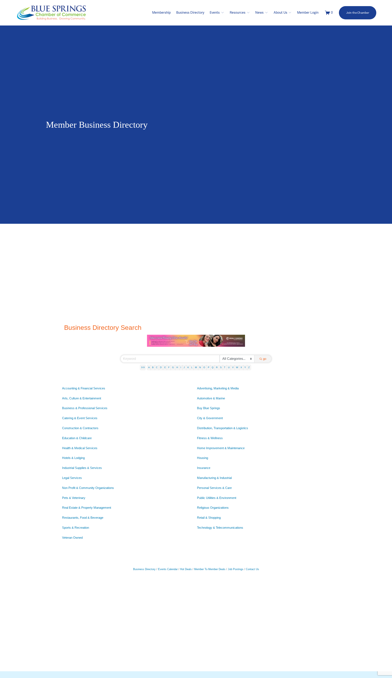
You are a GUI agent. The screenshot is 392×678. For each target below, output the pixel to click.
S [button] (221, 367)
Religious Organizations (213, 507)
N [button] (200, 367)
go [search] (264, 358)
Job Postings (235, 569)
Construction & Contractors (80, 428)
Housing (202, 458)
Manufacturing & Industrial (214, 478)
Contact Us (252, 569)
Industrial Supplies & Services (82, 468)
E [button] (165, 367)
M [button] (196, 367)
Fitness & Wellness (210, 438)
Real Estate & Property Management (86, 507)
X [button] (241, 367)
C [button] (157, 367)
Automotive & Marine (211, 398)
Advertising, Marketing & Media (218, 388)
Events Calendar (168, 569)
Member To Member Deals (209, 569)
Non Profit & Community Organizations (88, 488)
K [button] (188, 367)
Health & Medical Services (79, 448)
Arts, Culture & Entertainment (81, 398)
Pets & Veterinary (73, 498)
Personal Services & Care (214, 488)
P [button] (208, 367)
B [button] (153, 367)
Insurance (203, 468)
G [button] (173, 367)
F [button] (169, 367)
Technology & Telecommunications (220, 527)
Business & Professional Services (84, 408)
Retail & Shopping (209, 517)
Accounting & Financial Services (83, 388)
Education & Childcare (77, 438)
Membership (161, 13)
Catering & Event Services (79, 418)
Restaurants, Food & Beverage (82, 517)
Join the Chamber (357, 12)
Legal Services (72, 478)
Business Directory (190, 13)
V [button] (233, 367)
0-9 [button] (143, 367)
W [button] (237, 367)
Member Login (307, 13)
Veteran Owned (72, 537)
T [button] (224, 367)
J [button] (184, 367)
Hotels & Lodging (73, 458)
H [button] (177, 367)
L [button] (192, 367)
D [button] (161, 367)
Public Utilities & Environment (216, 498)
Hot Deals (186, 569)
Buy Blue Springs (208, 408)
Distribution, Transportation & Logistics (222, 428)
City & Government (210, 418)
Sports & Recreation (75, 527)
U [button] (229, 367)
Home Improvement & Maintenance (221, 448)
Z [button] (249, 367)
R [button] (217, 367)
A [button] (149, 367)
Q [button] (213, 367)
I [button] (180, 367)
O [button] (204, 367)
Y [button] (245, 367)
